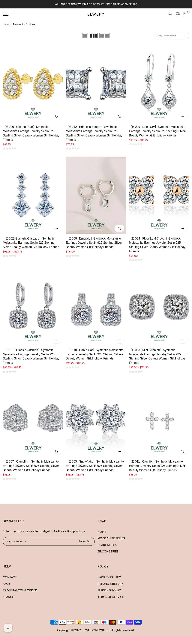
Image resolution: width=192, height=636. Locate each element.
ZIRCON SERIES (108, 551)
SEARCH (8, 597)
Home (6, 24)
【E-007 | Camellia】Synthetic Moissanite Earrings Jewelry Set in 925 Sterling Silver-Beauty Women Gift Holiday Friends (31, 466)
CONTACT (10, 577)
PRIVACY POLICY (109, 577)
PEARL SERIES (107, 545)
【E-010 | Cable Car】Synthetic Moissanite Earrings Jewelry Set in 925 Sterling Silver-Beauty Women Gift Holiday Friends (94, 354)
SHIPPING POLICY (110, 590)
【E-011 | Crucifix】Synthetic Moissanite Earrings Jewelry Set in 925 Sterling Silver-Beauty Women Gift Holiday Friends (157, 466)
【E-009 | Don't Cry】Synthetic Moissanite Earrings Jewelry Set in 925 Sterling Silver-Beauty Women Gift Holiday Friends (157, 131)
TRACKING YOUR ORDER (20, 590)
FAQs (6, 584)
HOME (102, 532)
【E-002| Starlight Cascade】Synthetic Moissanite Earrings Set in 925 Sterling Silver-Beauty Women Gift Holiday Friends (31, 243)
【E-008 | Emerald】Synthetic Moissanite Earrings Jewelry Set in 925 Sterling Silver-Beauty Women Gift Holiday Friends (94, 243)
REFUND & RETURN (111, 584)
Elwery (95, 14)
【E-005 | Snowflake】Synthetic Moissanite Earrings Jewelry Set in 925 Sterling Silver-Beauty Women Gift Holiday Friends (95, 466)
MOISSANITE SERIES (111, 538)
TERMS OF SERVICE (111, 597)
